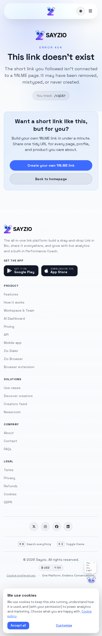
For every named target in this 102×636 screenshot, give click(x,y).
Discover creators (18, 396)
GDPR (8, 502)
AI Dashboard (14, 318)
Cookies (10, 494)
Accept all (18, 625)
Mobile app (13, 343)
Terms (9, 470)
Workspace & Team (19, 310)
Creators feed (15, 404)
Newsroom (12, 412)
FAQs (7, 449)
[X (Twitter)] (34, 526)
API (6, 334)
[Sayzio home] (51, 11)
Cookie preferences (21, 575)
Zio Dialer (11, 351)
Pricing (9, 326)
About (9, 433)
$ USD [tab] (45, 567)
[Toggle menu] (90, 11)
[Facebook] (56, 526)
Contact (10, 441)
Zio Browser (13, 359)
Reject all (42, 625)
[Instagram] (45, 526)
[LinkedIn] (68, 526)
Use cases (12, 388)
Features (11, 294)
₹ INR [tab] (57, 567)
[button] (90, 567)
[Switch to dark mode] (80, 11)
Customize (64, 625)
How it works (14, 302)
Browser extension (19, 367)
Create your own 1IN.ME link (51, 165)
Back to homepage (51, 179)
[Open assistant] (91, 580)
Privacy (9, 478)
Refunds (11, 486)
